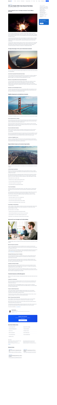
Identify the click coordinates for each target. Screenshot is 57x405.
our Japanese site (18, 306)
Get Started (41, 23)
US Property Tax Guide (26, 330)
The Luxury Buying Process (12, 334)
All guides (9, 344)
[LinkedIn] (14, 312)
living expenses (12, 251)
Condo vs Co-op (11, 330)
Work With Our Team (11, 336)
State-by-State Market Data (27, 334)
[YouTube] (16, 312)
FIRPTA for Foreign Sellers (12, 332)
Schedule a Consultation (23, 320)
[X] (15, 312)
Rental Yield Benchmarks (26, 332)
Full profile (13, 312)
